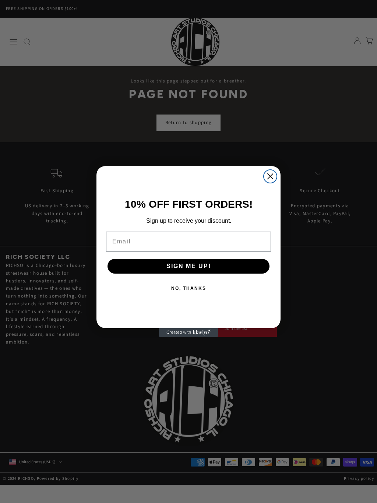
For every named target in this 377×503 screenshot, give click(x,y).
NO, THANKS (188, 288)
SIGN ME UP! (188, 266)
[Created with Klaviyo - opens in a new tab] (188, 332)
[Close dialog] (270, 176)
